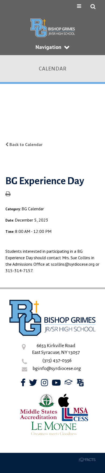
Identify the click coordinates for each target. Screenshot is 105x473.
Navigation (48, 47)
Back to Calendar (25, 144)
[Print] (7, 194)
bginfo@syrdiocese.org (57, 368)
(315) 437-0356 (57, 360)
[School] (80, 384)
